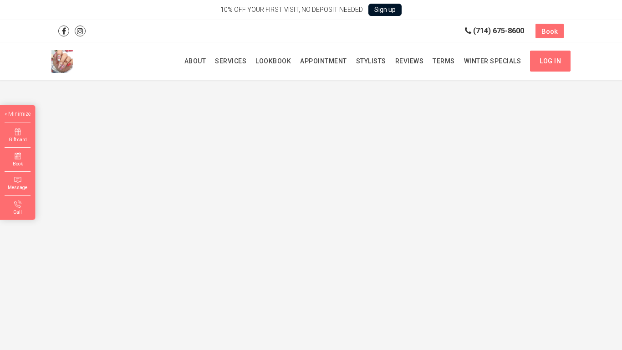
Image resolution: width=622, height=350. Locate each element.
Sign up (385, 9)
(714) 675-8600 (497, 30)
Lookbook (273, 61)
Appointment (323, 61)
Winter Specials (492, 61)
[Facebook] (63, 31)
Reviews (409, 61)
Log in (550, 61)
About (195, 61)
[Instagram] (80, 31)
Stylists (371, 61)
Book (549, 31)
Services (230, 61)
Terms (444, 61)
